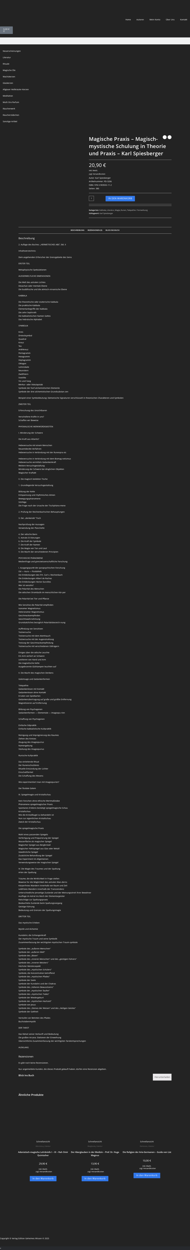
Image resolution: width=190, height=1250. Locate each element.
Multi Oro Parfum (11, 102)
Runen (123, 210)
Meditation (8, 95)
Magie (117, 210)
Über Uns (170, 19)
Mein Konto (155, 19)
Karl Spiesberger (106, 213)
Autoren (140, 19)
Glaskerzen (8, 83)
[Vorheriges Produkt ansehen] (165, 137)
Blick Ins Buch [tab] (112, 230)
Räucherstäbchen (11, 115)
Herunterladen (162, 1077)
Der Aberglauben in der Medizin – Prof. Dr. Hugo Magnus (95, 1154)
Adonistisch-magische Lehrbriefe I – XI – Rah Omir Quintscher (43, 1154)
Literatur (7, 57)
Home (128, 19)
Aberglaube (91, 1146)
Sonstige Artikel (10, 121)
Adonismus (40, 1146)
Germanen (143, 1146)
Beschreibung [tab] (77, 230)
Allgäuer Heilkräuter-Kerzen (16, 89)
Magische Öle (9, 70)
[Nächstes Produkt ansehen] (170, 137)
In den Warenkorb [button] (43, 1178)
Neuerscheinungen (12, 51)
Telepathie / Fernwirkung (137, 210)
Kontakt (183, 19)
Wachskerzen (9, 76)
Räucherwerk (9, 108)
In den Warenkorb (120, 198)
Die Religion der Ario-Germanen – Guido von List (147, 1152)
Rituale (6, 63)
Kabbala (102, 210)
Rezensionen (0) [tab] (95, 230)
